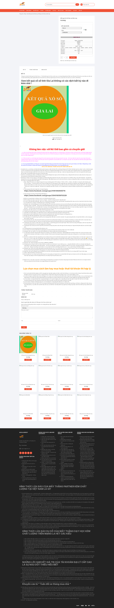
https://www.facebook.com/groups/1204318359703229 (45, 195)
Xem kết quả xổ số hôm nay (32, 13)
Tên (22, 320)
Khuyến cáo (36, 10)
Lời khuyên (21, 10)
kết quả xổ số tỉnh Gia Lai (35, 76)
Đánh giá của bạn (25, 305)
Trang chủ (21, 13)
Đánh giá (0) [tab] (44, 69)
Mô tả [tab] (24, 69)
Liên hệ (80, 10)
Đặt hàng (73, 57)
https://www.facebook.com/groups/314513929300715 (44, 191)
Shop (25, 13)
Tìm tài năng (68, 10)
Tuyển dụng (48, 10)
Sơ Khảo (75, 10)
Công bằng (28, 10)
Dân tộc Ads (61, 10)
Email (59, 320)
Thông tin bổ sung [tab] (33, 69)
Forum (41, 10)
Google (54, 10)
